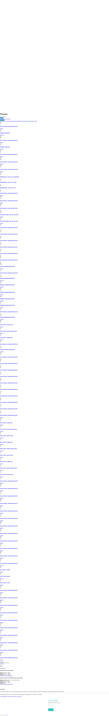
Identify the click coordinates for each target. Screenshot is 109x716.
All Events (2, 120)
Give (1, 696)
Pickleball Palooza (17, 121)
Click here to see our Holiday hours (6, 675)
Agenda (1, 117)
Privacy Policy (14, 696)
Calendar (8, 118)
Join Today (2, 663)
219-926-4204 (3, 668)
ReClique (6, 714)
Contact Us (20, 696)
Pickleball (12, 121)
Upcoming (2, 118)
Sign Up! (51, 709)
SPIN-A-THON (34, 121)
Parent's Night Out (7, 121)
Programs (9, 696)
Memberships (4, 696)
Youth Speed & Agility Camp (26, 121)
